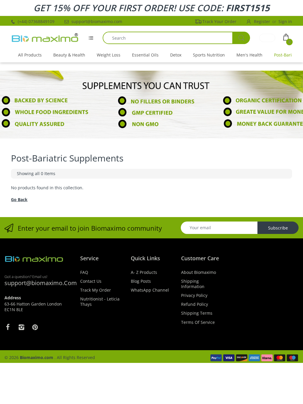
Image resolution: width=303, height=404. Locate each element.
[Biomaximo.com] (45, 38)
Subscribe (278, 228)
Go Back (19, 199)
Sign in (285, 21)
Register (262, 21)
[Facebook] (7, 327)
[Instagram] (21, 327)
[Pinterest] (35, 327)
